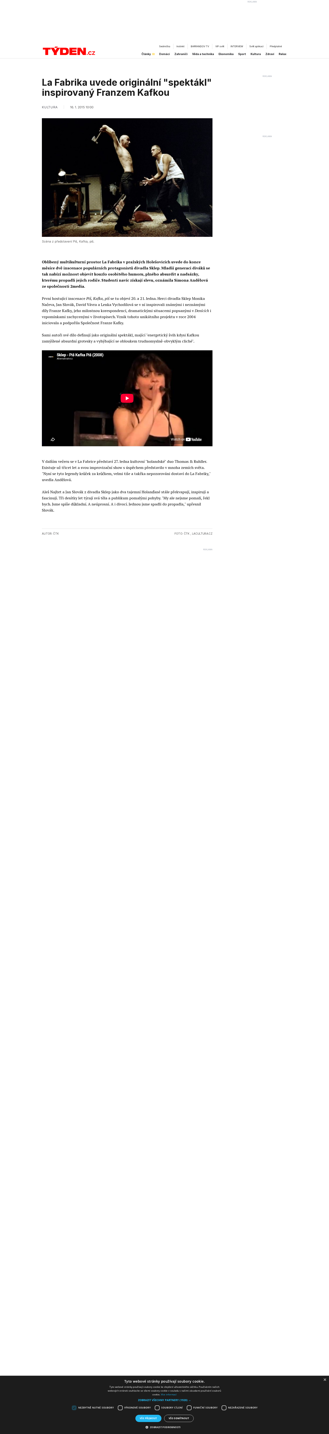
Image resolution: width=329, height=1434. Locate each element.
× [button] (324, 1379)
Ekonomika (226, 54)
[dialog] (164, 1405)
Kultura (256, 54)
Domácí (164, 54)
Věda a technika (203, 54)
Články (146, 54)
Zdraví (269, 54)
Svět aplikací (256, 46)
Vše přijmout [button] (148, 1418)
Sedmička (164, 46)
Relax (282, 54)
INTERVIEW (237, 46)
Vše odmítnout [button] (179, 1418)
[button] (164, 1400)
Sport (242, 54)
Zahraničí (181, 54)
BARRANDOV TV (200, 46)
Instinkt (180, 46)
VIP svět (219, 46)
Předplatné (276, 46)
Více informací (169, 1394)
